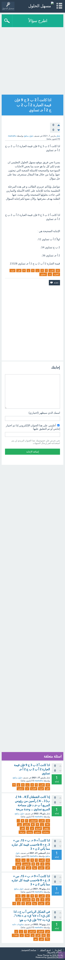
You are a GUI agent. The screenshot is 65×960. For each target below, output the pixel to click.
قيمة (12, 271)
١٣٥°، (15, 935)
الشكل (40, 931)
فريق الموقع (45, 950)
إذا (48, 821)
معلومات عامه (18, 924)
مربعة (22, 832)
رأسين (26, 825)
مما (34, 868)
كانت (52, 271)
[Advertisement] (32, 62)
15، (18, 860)
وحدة (30, 832)
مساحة (46, 832)
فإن (19, 271)
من (19, 825)
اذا (58, 271)
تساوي (43, 274)
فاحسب (26, 864)
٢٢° (47, 939)
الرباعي (32, 931)
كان (38, 935)
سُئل (58, 136)
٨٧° (27, 935)
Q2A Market (57, 955)
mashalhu (39, 781)
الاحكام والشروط (54, 952)
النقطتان (33, 821)
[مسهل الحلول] (41, 6)
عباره (41, 868)
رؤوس (46, 828)
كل (47, 868)
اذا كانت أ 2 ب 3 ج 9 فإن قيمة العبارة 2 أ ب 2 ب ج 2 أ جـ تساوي (32, 769)
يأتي (28, 868)
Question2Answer (55, 957)
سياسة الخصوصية (29, 950)
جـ (50, 274)
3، (42, 864)
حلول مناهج (28, 136)
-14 (47, 825)
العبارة (56, 274)
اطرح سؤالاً (37, 20)
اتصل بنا (58, 950)
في (47, 931)
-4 (33, 825)
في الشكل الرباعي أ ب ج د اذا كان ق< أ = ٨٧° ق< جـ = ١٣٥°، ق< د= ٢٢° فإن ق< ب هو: (32, 916)
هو (36, 939)
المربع (38, 828)
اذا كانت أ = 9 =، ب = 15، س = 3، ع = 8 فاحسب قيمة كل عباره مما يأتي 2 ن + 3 (31, 844)
